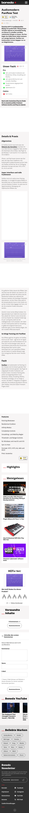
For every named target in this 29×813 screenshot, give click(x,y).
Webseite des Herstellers (9, 147)
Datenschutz (6, 796)
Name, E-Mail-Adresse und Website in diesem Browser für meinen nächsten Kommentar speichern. (13, 681)
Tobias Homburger (7, 20)
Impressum (5, 792)
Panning (4, 26)
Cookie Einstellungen (8, 803)
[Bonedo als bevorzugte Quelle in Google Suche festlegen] (13, 17)
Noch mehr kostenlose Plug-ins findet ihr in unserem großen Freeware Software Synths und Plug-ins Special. (14, 103)
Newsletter (11, 780)
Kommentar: (6, 649)
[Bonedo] (9, 2)
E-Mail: (4, 671)
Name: (4, 663)
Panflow (4, 365)
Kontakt (4, 788)
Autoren (4, 799)
